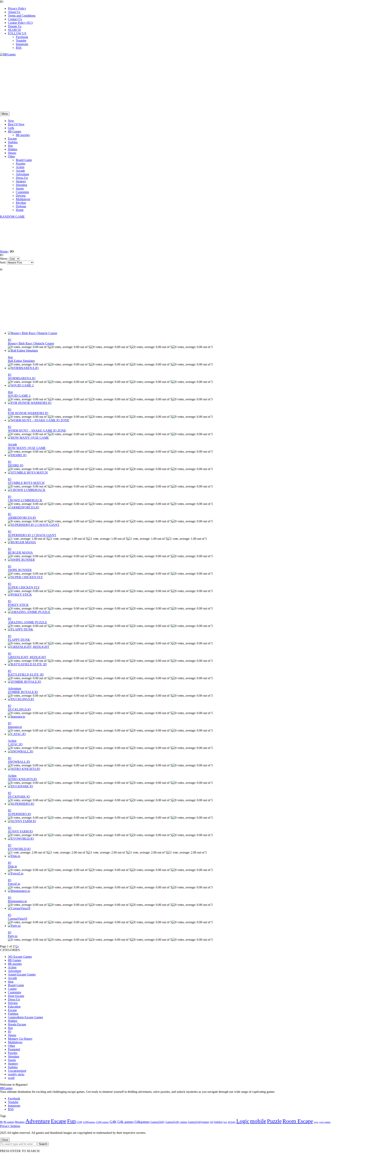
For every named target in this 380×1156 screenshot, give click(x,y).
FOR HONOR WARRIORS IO (28, 413)
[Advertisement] (119, 84)
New (11, 120)
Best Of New (16, 124)
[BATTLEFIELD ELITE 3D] (27, 664)
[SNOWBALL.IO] (20, 751)
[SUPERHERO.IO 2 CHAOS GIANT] (33, 524)
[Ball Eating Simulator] (23, 350)
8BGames (6, 1088)
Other (11, 156)
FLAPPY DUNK (19, 639)
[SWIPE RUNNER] (21, 559)
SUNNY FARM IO (20, 831)
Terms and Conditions (21, 15)
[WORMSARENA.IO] (23, 368)
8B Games (14, 131)
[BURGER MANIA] (22, 542)
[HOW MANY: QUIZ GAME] (28, 437)
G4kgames (142, 1122)
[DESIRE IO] (17, 455)
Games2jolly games (176, 1122)
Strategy (21, 181)
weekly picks (16, 1074)
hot (225, 1122)
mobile (258, 1121)
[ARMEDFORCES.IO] (23, 507)
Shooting (21, 185)
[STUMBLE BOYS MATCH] (28, 472)
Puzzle (274, 1121)
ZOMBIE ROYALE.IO (23, 692)
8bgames (20, 1122)
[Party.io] (14, 925)
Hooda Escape (17, 1024)
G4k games (125, 1122)
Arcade (20, 170)
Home (20, 210)
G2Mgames (89, 1122)
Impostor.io (15, 727)
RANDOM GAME (12, 216)
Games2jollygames (198, 1122)
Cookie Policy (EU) (20, 22)
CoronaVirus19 (17, 918)
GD (211, 1122)
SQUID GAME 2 (19, 395)
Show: (4, 258)
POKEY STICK (18, 605)
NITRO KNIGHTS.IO (22, 779)
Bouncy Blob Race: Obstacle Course (31, 343)
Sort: (3, 262)
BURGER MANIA (20, 552)
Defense (21, 206)
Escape (12, 138)
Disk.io (12, 866)
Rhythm (21, 202)
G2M (79, 1122)
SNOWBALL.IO (19, 761)
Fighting (13, 1013)
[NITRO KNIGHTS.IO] (24, 769)
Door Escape (16, 996)
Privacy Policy (17, 8)
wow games (325, 1122)
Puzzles (20, 163)
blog (10, 981)
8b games (9, 1122)
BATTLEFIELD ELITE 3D (26, 674)
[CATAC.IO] (17, 734)
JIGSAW (232, 1122)
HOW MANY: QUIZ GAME (27, 448)
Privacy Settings (10, 1126)
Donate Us (14, 26)
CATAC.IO (15, 744)
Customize (22, 192)
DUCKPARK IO (19, 796)
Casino (12, 988)
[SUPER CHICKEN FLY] (25, 577)
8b (1, 1122)
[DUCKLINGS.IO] (21, 699)
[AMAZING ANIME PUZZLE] (29, 612)
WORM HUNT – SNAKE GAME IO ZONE (37, 430)
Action (20, 167)
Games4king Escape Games (25, 1017)
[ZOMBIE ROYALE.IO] (24, 681)
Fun (71, 1121)
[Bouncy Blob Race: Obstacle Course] (32, 333)
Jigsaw (12, 153)
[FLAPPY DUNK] (20, 629)
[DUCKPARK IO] (20, 786)
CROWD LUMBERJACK (25, 500)
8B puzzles (23, 135)
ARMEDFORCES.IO (22, 517)
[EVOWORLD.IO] (21, 838)
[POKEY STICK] (20, 594)
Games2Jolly (157, 1122)
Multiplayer (23, 199)
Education (14, 1006)
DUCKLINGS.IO (19, 709)
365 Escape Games (20, 956)
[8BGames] (8, 54)
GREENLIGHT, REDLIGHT (27, 657)
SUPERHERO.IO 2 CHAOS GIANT (32, 535)
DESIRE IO (15, 465)
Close (5, 1139)
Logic (242, 1121)
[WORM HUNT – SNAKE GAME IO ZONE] (38, 420)
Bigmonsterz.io (17, 901)
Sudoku (13, 142)
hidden (218, 1122)
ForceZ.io (14, 883)
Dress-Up (22, 177)
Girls (11, 128)
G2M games (102, 1122)
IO (9, 339)
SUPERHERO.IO (19, 814)
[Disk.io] (14, 856)
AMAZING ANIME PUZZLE (27, 622)
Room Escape (297, 1121)
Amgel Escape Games (22, 974)
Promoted (14, 1049)
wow (316, 1122)
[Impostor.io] (16, 716)
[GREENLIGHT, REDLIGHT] (28, 647)
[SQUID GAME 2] (21, 385)
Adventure (22, 174)
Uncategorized (17, 1070)
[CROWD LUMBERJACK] (27, 490)
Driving (21, 195)
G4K (113, 1122)
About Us (14, 12)
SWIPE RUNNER (20, 570)
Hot (10, 145)
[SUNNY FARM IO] (22, 821)
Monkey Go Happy (20, 1038)
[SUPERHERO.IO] (21, 803)
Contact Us (15, 19)
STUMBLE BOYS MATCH (26, 483)
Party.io (12, 936)
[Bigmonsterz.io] (19, 891)
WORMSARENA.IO (21, 378)
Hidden (12, 149)
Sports (20, 188)
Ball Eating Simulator (21, 360)
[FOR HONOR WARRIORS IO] (29, 402)
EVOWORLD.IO (19, 849)
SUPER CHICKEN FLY (24, 587)
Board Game (24, 160)
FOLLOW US (17, 33)
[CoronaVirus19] (19, 908)
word (11, 1078)
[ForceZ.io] (15, 873)
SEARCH (14, 29)
